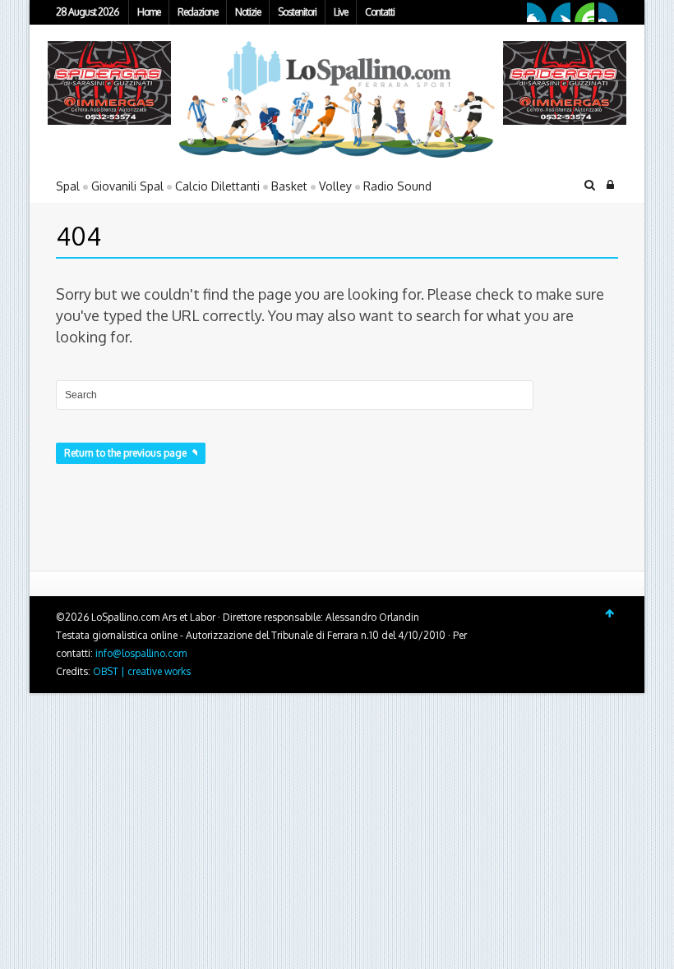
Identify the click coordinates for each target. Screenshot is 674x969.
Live (341, 12)
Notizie (248, 12)
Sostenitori (297, 12)
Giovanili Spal (127, 186)
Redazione (198, 12)
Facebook (537, 12)
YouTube (584, 12)
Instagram (608, 12)
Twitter (560, 12)
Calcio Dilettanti (217, 186)
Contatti (380, 12)
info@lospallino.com (141, 653)
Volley (335, 186)
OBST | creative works (142, 671)
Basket (289, 186)
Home (148, 12)
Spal (68, 186)
